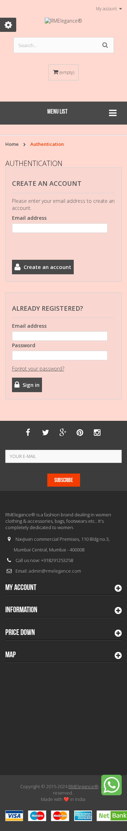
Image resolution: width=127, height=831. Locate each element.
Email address (29, 217)
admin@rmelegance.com (55, 571)
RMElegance (83, 786)
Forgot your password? (38, 368)
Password (23, 345)
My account (20, 587)
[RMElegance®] (63, 21)
